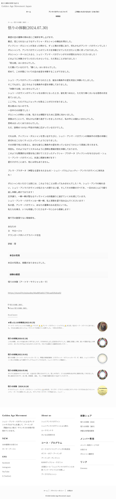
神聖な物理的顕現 (87, 431)
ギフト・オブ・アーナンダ (51, 453)
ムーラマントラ (47, 430)
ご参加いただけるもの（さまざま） (87, 12)
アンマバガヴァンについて (58, 12)
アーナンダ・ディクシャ (50, 458)
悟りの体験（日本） (88, 422)
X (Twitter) (6, 476)
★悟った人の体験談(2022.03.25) (21, 322)
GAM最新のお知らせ (10, 444)
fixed (12, 308)
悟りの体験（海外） (16, 305)
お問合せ (70, 491)
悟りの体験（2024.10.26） (19, 386)
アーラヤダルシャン (49, 474)
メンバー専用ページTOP (89, 445)
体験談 (58, 16)
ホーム (28, 12)
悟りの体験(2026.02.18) (18, 338)
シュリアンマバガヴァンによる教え (54, 426)
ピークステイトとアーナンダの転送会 (55, 449)
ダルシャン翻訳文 (87, 454)
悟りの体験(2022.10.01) (18, 354)
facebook (6, 463)
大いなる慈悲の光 (48, 435)
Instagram (6, 467)
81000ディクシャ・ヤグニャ (52, 462)
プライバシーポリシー (57, 491)
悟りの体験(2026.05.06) (18, 370)
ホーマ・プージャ (9, 449)
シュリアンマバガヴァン (50, 421)
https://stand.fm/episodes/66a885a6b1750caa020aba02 (34, 292)
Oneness (83, 468)
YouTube (5, 471)
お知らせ (83, 449)
